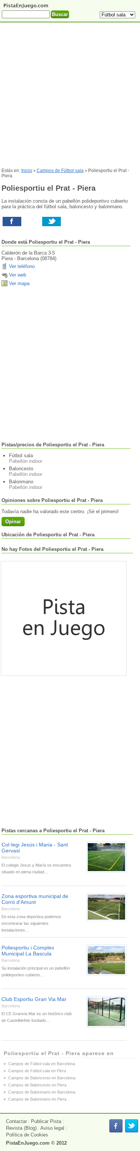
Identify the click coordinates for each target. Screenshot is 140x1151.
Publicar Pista (46, 1121)
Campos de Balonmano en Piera (37, 1099)
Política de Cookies (27, 1135)
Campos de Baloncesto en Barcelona (41, 1078)
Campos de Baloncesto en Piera (37, 1085)
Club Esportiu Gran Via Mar (33, 999)
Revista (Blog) (21, 1128)
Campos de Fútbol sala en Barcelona (41, 1063)
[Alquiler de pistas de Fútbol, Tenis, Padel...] (26, 7)
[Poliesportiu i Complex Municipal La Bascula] (106, 960)
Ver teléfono (22, 266)
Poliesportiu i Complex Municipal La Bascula (27, 951)
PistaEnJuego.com (28, 1143)
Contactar (16, 1121)
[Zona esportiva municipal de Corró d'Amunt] (106, 907)
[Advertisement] (70, 98)
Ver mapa (19, 283)
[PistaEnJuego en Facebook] (116, 1126)
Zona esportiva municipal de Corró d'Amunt (34, 899)
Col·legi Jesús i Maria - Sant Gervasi (34, 848)
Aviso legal (52, 1128)
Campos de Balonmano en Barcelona (41, 1092)
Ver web (17, 275)
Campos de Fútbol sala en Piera (37, 1071)
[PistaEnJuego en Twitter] (132, 1126)
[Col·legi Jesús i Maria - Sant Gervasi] (106, 857)
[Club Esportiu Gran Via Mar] (106, 1011)
